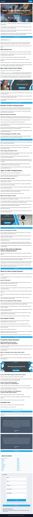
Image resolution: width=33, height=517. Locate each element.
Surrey (3, 470)
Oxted (18, 468)
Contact (30, 1)
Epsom (3, 461)
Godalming (18, 467)
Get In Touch (16, 505)
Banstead (3, 467)
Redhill (18, 461)
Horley (18, 464)
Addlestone (3, 465)
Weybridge (3, 460)
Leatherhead (3, 464)
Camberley (18, 465)
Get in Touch (16, 139)
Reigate (18, 460)
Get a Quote (16, 15)
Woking (18, 458)
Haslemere (18, 470)
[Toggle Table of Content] (9, 40)
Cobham (3, 459)
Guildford (18, 462)
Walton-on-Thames (4, 458)
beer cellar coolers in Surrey (8, 72)
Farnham (18, 469)
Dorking (18, 459)
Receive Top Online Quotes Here (16, 411)
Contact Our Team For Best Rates (16, 102)
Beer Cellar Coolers (4, 23)
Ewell (2, 463)
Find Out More (16, 268)
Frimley (18, 466)
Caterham (18, 463)
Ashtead (3, 462)
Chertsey (3, 466)
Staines (3, 468)
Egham (3, 469)
